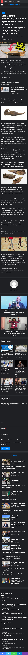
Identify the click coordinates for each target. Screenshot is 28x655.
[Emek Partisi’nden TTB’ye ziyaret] (6, 564)
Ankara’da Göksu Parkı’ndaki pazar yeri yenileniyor (21, 354)
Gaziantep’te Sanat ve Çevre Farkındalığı (17, 479)
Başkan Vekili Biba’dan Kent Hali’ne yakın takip (18, 532)
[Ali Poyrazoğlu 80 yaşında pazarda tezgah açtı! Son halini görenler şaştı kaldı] (21, 363)
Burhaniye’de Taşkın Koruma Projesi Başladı (13, 552)
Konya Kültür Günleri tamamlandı (10, 82)
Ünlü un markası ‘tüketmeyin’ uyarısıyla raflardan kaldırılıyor (12, 573)
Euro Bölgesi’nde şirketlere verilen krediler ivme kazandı (18, 504)
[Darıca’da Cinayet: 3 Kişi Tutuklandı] (6, 474)
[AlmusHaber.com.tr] (14, 4)
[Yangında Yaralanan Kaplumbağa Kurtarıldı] (6, 493)
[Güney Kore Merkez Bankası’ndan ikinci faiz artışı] (6, 540)
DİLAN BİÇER (6, 36)
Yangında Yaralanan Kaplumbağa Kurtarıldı (17, 492)
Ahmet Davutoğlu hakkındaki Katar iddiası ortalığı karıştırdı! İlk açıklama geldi (17, 581)
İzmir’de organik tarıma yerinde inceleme (5, 370)
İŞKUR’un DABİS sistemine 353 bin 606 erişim (7, 354)
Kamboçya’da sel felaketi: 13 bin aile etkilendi (14, 569)
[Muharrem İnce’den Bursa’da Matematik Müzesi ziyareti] (7, 381)
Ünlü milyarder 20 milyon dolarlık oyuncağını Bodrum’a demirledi (19, 89)
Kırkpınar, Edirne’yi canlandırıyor (16, 516)
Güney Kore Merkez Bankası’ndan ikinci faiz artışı (17, 539)
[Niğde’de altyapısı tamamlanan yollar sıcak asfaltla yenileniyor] (6, 547)
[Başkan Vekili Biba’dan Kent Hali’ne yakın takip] (6, 533)
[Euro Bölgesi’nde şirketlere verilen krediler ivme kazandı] (6, 506)
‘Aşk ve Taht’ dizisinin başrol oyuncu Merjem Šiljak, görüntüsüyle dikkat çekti (21, 389)
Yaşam (9, 10)
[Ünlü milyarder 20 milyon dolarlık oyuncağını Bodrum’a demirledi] (5, 89)
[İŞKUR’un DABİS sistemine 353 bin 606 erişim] (7, 348)
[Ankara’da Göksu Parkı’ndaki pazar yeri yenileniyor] (21, 348)
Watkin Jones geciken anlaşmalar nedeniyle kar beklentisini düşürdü (14, 467)
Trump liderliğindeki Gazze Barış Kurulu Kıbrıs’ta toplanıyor (12, 511)
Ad (2, 423)
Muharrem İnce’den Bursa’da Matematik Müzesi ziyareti (6, 388)
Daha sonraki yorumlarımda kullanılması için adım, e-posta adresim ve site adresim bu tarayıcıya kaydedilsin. (14, 442)
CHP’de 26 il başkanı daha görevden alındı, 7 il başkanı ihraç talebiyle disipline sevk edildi (18, 525)
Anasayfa (4, 10)
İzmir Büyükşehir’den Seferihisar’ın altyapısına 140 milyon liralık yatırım (11, 557)
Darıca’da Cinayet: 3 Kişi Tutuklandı (12, 1)
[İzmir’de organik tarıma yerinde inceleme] (7, 363)
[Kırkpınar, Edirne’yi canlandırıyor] (6, 518)
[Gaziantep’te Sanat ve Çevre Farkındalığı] (6, 481)
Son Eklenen (14, 455)
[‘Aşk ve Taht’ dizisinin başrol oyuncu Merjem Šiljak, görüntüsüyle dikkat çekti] (21, 381)
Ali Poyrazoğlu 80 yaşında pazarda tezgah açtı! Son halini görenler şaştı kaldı (20, 371)
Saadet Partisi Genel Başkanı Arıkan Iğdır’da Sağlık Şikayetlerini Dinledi (14, 498)
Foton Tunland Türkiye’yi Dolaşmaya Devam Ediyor (18, 460)
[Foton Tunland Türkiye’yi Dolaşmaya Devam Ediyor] (6, 462)
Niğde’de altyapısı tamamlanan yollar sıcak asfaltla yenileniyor (18, 547)
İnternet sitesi (4, 434)
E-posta (3, 428)
